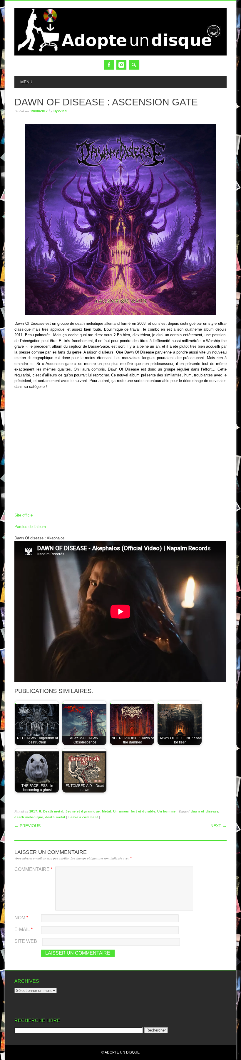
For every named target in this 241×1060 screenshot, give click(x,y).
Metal (106, 811)
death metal (55, 817)
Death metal (53, 811)
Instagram (121, 65)
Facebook (109, 65)
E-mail (23, 929)
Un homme (166, 811)
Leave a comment (83, 817)
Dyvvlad (60, 111)
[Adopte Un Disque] (120, 54)
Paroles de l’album (30, 526)
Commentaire (33, 869)
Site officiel (24, 515)
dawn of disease (204, 811)
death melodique (28, 817)
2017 (33, 811)
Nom (21, 917)
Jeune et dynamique (83, 811)
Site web (25, 941)
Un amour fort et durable (134, 811)
